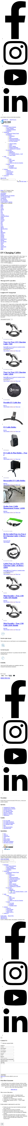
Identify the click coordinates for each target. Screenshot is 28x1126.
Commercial (6, 132)
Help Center (12, 160)
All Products (3, 193)
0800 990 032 (14, 1089)
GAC (2, 213)
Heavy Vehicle (12, 146)
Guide (4, 156)
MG (1, 230)
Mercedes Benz (4, 228)
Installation (8, 130)
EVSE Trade (23, 181)
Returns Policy (6, 840)
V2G (4, 837)
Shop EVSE (3, 178)
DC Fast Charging (13, 141)
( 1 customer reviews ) (8, 571)
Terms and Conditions (8, 841)
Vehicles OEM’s (13, 143)
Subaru (2, 242)
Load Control (12, 155)
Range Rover (4, 239)
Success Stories (9, 171)
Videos (10, 161)
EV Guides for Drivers (8, 821)
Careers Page (9, 173)
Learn (7, 157)
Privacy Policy (6, 838)
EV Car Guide (6, 820)
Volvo (2, 248)
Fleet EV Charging (7, 812)
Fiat (1, 210)
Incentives (11, 166)
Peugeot (2, 235)
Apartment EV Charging (14, 148)
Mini (2, 231)
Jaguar (2, 221)
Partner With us (9, 174)
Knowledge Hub (7, 828)
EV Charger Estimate (11, 127)
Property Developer (13, 147)
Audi (2, 204)
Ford (2, 212)
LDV (2, 225)
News (4, 833)
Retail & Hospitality (13, 138)
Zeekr (2, 249)
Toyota (2, 245)
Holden (2, 217)
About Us (8, 170)
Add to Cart (12, 350)
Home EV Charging (8, 813)
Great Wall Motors (5, 216)
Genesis (2, 214)
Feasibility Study (13, 168)
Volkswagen (3, 246)
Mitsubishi (3, 232)
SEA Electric (3, 241)
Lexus (2, 226)
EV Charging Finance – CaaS (16, 153)
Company (5, 169)
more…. (10, 262)
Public (10, 145)
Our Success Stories (7, 827)
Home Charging (10, 128)
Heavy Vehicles (12, 883)
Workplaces (12, 136)
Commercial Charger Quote (12, 133)
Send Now (3, 1074)
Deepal (2, 209)
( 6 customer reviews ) (8, 348)
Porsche (2, 237)
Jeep (2, 222)
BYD (2, 207)
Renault (2, 240)
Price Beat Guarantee (8, 842)
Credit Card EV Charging (6, 202)
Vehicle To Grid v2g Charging (16, 162)
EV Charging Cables (5, 196)
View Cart (18, 350)
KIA (2, 223)
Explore (8, 164)
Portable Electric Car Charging (8, 195)
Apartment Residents (11, 129)
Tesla (2, 244)
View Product (6, 350)
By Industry (9, 134)
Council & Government (14, 139)
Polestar (2, 236)
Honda (2, 218)
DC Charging (4, 199)
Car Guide (11, 165)
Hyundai (3, 219)
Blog (10, 159)
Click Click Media (5, 859)
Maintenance (12, 152)
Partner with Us (9, 912)
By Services (9, 150)
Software (11, 151)
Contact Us (6, 175)
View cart (3, 1076)
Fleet (10, 137)
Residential (5, 125)
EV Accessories (4, 200)
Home (2, 190)
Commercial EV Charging (9, 808)
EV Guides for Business (8, 823)
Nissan (2, 234)
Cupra (2, 208)
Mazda (2, 227)
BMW (2, 205)
